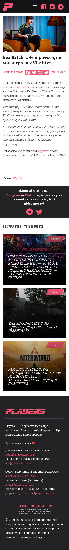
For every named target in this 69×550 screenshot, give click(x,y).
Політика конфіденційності (34, 505)
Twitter (30, 195)
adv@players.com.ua (18, 463)
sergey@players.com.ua (20, 475)
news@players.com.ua (19, 454)
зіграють (43, 151)
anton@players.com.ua (39, 493)
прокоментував (24, 87)
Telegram (13, 195)
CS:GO (17, 178)
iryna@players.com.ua (19, 484)
